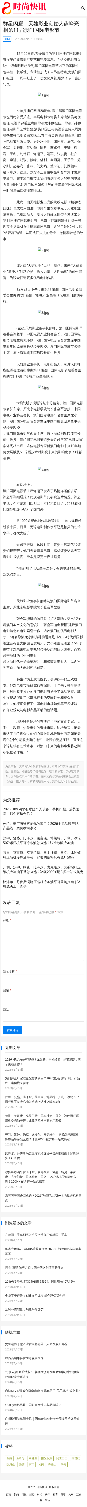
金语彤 (20, 1458)
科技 (24, 1494)
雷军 (31, 1464)
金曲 (9, 1458)
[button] (76, 9)
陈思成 (11, 1464)
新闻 (7, 39)
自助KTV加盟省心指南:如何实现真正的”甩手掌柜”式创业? (42, 1391)
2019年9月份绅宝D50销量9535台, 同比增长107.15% (40, 1281)
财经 (31, 1494)
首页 (8, 1494)
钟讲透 (33, 1458)
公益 (39, 1500)
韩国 (41, 1464)
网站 (6, 1010)
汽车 (70, 1494)
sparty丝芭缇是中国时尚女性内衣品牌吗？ (33, 1405)
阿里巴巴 (61, 1458)
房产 (47, 1494)
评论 (7, 920)
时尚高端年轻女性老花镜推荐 (24, 1358)
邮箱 (7, 990)
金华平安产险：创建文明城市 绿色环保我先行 (35, 1295)
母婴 (63, 1494)
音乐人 (52, 1464)
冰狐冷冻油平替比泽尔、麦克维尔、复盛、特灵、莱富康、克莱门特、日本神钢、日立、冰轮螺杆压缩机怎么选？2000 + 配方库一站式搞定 (40, 1177)
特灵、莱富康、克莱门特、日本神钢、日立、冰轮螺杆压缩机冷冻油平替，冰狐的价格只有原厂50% (42, 855)
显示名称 (10, 971)
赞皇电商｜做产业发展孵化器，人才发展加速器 (36, 1344)
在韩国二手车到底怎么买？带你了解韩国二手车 (36, 1235)
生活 (47, 1500)
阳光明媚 (46, 1458)
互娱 (78, 1494)
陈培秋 (76, 1458)
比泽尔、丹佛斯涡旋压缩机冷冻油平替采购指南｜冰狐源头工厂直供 (42, 884)
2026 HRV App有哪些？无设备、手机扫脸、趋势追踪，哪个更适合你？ (41, 811)
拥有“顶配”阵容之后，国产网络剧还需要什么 (34, 1268)
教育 (55, 1494)
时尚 (39, 1494)
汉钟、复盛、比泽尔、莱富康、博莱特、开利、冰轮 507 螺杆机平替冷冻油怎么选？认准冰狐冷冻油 (42, 840)
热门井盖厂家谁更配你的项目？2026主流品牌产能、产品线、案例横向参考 (42, 826)
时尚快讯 (42, 1487)
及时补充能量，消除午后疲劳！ (25, 1309)
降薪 (21, 1464)
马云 (63, 1464)
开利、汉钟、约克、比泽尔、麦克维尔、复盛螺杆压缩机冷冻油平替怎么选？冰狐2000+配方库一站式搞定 (43, 869)
